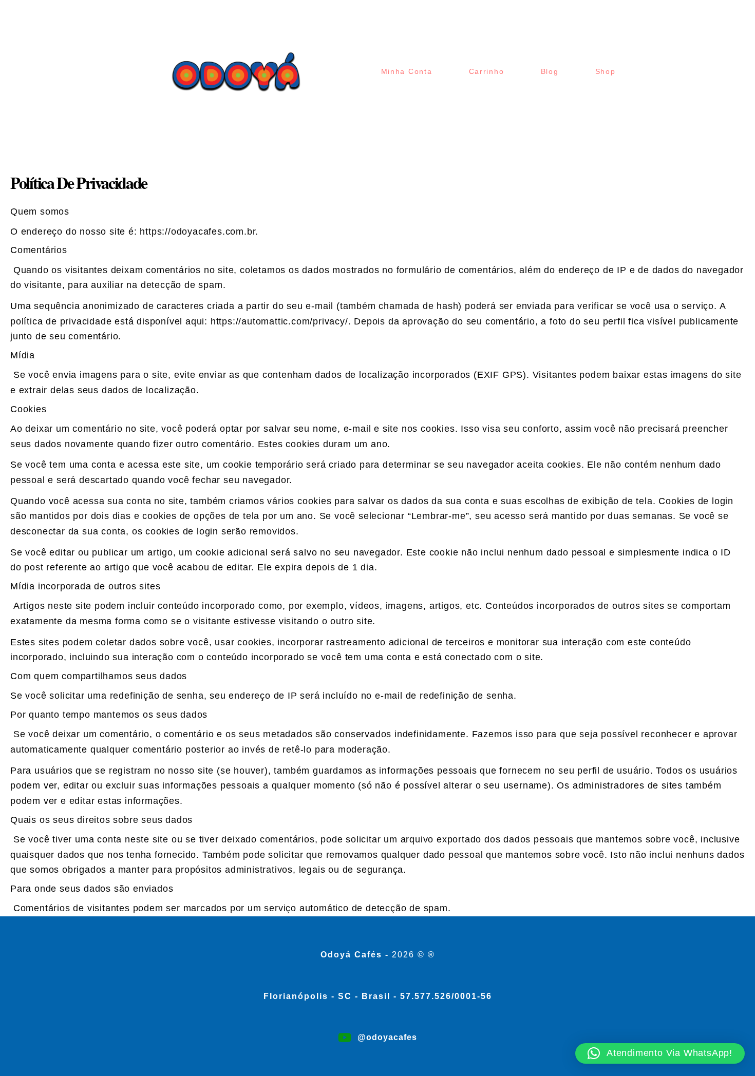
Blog (550, 71)
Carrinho (486, 71)
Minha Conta (406, 71)
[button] (660, 1053)
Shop (605, 71)
